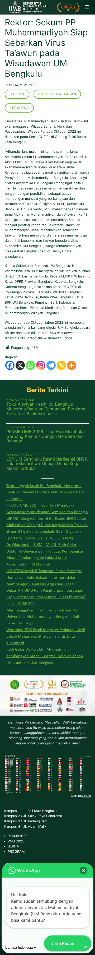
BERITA (13, 846)
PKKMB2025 (17, 836)
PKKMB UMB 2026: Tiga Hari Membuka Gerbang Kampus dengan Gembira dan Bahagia (45, 436)
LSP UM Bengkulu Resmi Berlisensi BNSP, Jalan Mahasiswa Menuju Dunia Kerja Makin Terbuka (47, 464)
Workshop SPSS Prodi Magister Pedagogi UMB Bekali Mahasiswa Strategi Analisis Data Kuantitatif (45, 636)
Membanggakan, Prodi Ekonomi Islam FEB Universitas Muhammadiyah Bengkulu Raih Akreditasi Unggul (43, 617)
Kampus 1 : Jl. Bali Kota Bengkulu (30, 811)
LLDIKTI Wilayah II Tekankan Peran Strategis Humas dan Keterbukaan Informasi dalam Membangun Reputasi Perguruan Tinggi (44, 577)
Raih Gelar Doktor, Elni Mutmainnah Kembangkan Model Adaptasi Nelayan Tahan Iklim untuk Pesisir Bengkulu (44, 656)
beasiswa (19, 108)
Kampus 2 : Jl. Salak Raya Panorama (33, 816)
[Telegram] (51, 365)
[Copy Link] (61, 365)
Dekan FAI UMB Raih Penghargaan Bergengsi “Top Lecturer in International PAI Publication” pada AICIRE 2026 (46, 597)
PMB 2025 (16, 841)
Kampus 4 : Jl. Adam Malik (25, 826)
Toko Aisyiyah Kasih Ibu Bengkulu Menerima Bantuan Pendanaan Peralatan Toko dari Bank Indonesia (46, 409)
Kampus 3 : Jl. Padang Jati (25, 821)
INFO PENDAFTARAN (57, 94)
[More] (71, 365)
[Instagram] (40, 365)
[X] (20, 365)
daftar (17, 94)
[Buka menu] (87, 7)
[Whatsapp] (30, 365)
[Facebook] (10, 365)
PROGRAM (16, 852)
